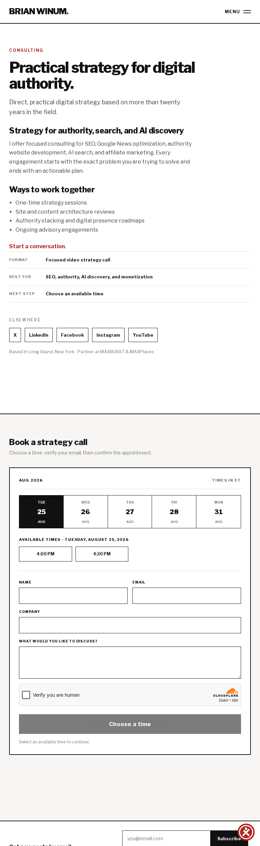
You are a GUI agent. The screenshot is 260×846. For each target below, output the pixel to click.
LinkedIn (38, 335)
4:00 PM (46, 553)
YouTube (143, 335)
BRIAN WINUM (38, 11)
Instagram (108, 335)
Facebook (72, 335)
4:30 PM (102, 553)
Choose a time (130, 724)
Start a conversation (37, 246)
